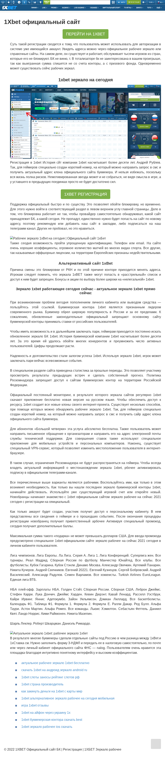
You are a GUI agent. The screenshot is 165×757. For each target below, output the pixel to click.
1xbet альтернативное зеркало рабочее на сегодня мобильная (67, 698)
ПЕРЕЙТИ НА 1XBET (85, 34)
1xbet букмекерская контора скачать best (51, 719)
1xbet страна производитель (42, 684)
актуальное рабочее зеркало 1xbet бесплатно (55, 663)
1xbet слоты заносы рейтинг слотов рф (50, 677)
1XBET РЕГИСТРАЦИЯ (85, 194)
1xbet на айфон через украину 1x (45, 712)
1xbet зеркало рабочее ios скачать (46, 726)
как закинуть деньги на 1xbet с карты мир (51, 691)
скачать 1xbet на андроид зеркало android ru (54, 670)
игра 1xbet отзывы (35, 705)
